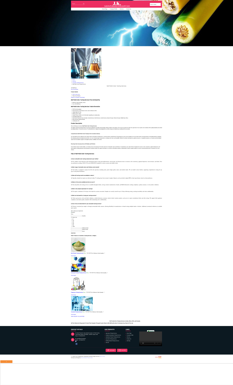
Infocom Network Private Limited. (87, 357)
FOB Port (74, 109)
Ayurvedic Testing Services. (111, 338)
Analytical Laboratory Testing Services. (113, 335)
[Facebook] (76, 343)
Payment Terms (75, 110)
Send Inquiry (82, 97)
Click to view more (76, 94)
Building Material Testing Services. (112, 340)
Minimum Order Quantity (77, 102)
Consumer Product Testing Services (78, 272)
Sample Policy (75, 115)
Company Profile (113, 9)
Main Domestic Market (76, 119)
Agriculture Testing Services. (111, 333)
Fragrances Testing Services (77, 292)
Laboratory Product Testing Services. (113, 336)
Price (73, 103)
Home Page (104, 9)
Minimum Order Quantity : (99, 253)
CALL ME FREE (81, 316)
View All (107, 342)
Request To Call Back (75, 97)
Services (122, 9)
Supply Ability (75, 112)
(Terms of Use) (102, 356)
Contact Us (128, 9)
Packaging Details (76, 116)
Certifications (75, 120)
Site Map (128, 340)
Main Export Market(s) (76, 117)
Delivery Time (75, 113)
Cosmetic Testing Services (76, 311)
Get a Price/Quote (74, 89)
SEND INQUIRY (74, 316)
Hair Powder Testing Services (77, 253)
